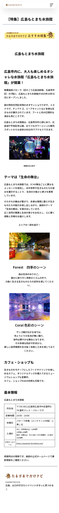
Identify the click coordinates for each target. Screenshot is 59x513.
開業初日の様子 (29, 166)
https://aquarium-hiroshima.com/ (29, 443)
